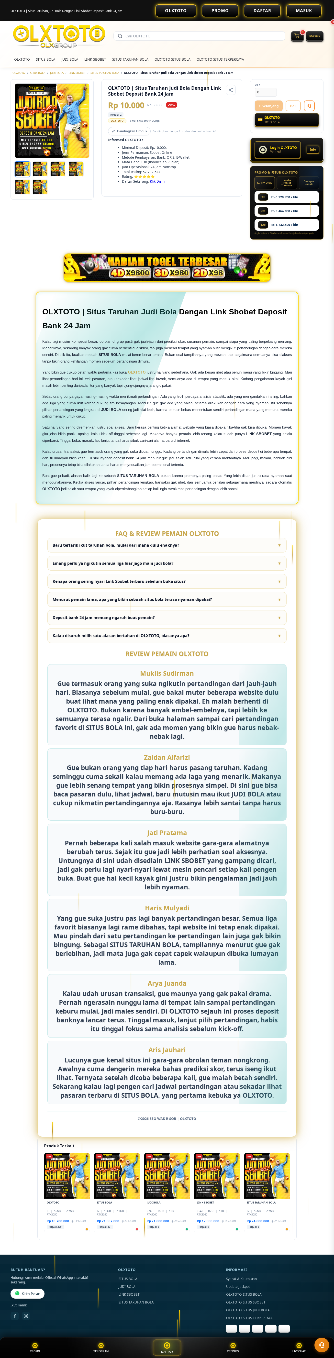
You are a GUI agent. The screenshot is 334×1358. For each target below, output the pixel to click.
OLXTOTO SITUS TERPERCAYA (220, 59)
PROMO (220, 10)
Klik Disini (158, 181)
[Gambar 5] (22, 187)
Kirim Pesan (31, 1294)
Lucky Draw (264, 182)
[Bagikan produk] (231, 90)
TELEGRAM (101, 1351)
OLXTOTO (176, 10)
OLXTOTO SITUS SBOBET (246, 1302)
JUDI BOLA (69, 59)
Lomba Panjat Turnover (286, 183)
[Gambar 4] (76, 169)
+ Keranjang (269, 106)
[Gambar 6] (40, 187)
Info (313, 149)
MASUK (304, 10)
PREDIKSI (233, 1351)
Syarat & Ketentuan (241, 1279)
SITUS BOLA (45, 59)
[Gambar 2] (40, 169)
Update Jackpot (238, 1286)
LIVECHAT (299, 1351)
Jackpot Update (309, 182)
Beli (293, 106)
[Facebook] (15, 1316)
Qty (257, 85)
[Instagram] (26, 1316)
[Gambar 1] (22, 169)
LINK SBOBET (95, 59)
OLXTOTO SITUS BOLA (172, 59)
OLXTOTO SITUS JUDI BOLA (248, 1310)
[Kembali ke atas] (323, 1333)
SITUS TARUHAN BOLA (130, 59)
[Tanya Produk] (309, 105)
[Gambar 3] (58, 169)
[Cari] (120, 35)
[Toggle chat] (321, 1345)
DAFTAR (262, 10)
